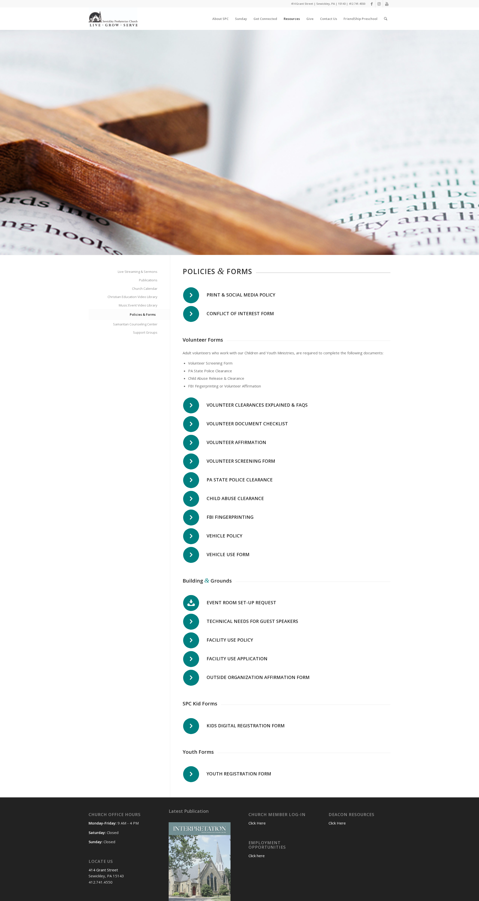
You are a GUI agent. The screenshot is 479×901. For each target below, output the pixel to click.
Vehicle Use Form (228, 554)
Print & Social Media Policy (241, 295)
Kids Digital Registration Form (246, 726)
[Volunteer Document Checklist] (191, 424)
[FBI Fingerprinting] (191, 518)
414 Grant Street (103, 869)
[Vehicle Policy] (191, 536)
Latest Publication (189, 811)
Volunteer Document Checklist (247, 424)
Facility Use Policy (230, 640)
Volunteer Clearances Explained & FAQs (257, 405)
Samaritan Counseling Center (135, 324)
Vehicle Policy (224, 536)
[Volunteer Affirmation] (191, 443)
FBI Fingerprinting (230, 517)
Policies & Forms (143, 314)
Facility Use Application (237, 659)
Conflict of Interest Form (240, 313)
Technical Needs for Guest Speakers (252, 621)
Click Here (257, 823)
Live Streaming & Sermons (137, 271)
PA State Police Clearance (240, 480)
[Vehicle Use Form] (191, 555)
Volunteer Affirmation (236, 442)
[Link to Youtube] (386, 3)
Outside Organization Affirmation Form (258, 677)
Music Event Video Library (138, 305)
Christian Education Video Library (132, 297)
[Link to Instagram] (379, 3)
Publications (148, 280)
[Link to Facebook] (371, 3)
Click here (256, 855)
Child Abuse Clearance (235, 498)
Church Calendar (144, 288)
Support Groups (145, 332)
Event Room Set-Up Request (241, 602)
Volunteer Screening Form (241, 461)
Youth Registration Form (239, 774)
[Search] (385, 18)
